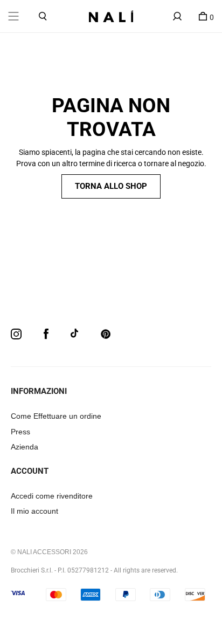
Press (20, 431)
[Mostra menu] (13, 16)
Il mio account (34, 511)
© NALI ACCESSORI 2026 (49, 552)
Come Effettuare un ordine (56, 416)
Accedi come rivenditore (52, 496)
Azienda (24, 446)
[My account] (177, 16)
